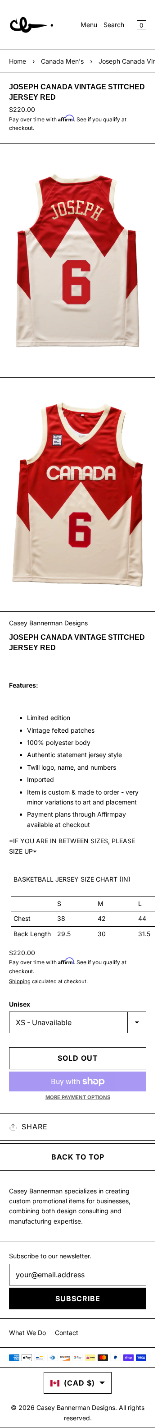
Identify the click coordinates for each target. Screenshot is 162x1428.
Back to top (77, 1156)
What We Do (27, 1332)
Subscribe (77, 1298)
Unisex (19, 1004)
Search (114, 24)
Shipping (20, 981)
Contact (66, 1332)
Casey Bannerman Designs (48, 623)
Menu (89, 24)
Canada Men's (62, 61)
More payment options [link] (77, 1097)
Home (17, 61)
